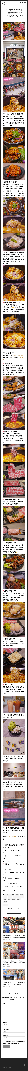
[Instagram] (26, 1065)
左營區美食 (12, 894)
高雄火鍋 (6, 894)
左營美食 (17, 894)
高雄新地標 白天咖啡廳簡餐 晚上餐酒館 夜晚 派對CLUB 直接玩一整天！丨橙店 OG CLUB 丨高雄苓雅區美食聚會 (14, 963)
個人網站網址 (6, 1035)
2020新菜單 (11, 836)
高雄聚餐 (5, 899)
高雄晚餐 (19, 899)
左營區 (15, 908)
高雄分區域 (9, 908)
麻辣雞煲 (5, 901)
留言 (4, 1003)
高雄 (9, 899)
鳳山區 (19, 908)
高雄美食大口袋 (18, 355)
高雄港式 (22, 894)
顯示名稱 (5, 1022)
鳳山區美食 (14, 899)
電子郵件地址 (6, 1029)
